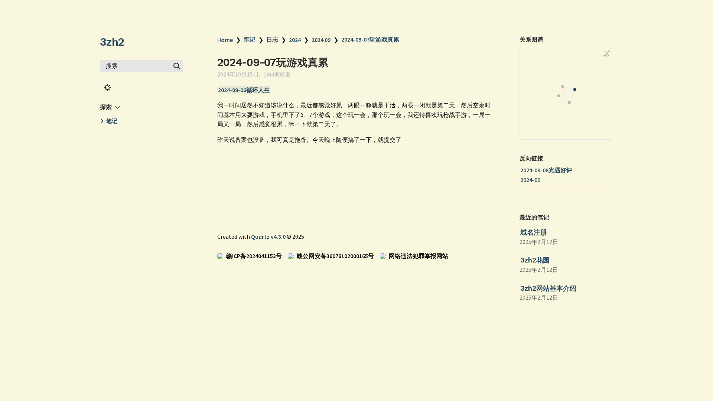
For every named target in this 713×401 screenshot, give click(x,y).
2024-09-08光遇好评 (546, 170)
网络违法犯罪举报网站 (418, 256)
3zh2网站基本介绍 (548, 288)
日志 (272, 39)
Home (225, 39)
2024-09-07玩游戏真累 (370, 39)
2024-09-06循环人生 (244, 90)
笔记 (249, 39)
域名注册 (533, 232)
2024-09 (530, 179)
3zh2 (112, 42)
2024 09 (321, 39)
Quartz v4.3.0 (268, 236)
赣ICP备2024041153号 (254, 256)
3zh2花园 (535, 260)
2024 (295, 39)
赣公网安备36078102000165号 (335, 256)
